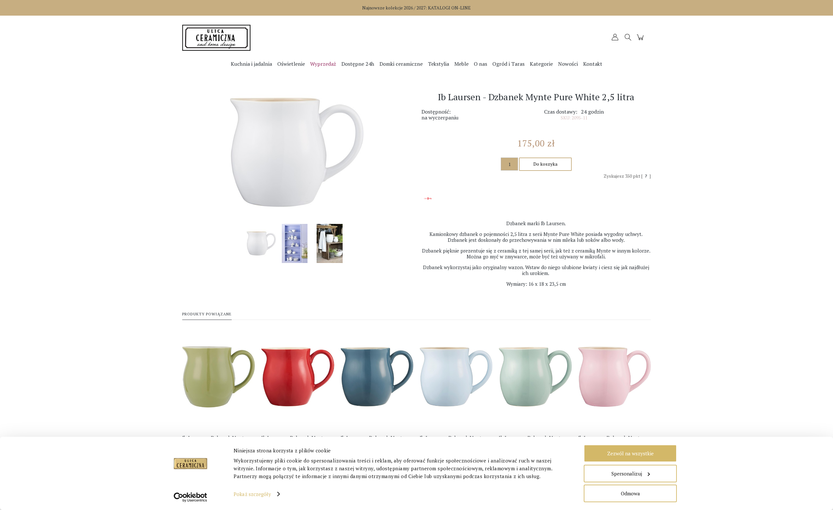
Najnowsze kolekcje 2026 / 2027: (416, 8)
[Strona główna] (240, 38)
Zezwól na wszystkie (630, 453)
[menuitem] (251, 63)
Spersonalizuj (626, 473)
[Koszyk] (641, 40)
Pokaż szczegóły (252, 494)
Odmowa (630, 493)
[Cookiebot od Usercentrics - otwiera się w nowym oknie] (190, 497)
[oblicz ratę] (427, 204)
